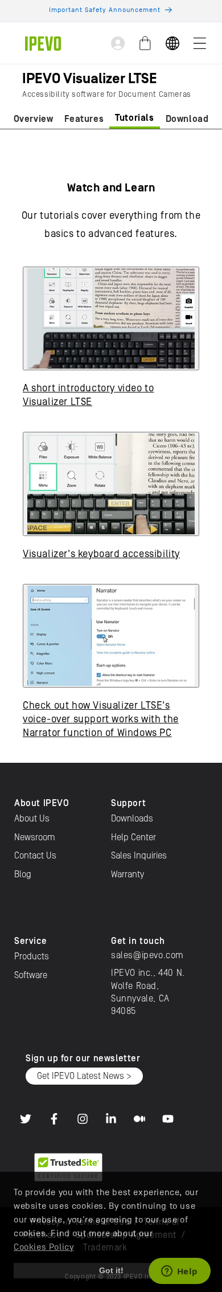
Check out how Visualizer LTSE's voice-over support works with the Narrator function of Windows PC (101, 719)
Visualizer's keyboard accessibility (101, 554)
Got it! (111, 1270)
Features (84, 119)
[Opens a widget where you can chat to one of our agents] (179, 1272)
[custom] (25, 1118)
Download (187, 119)
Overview (34, 119)
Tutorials (134, 118)
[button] (199, 43)
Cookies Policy (43, 1247)
